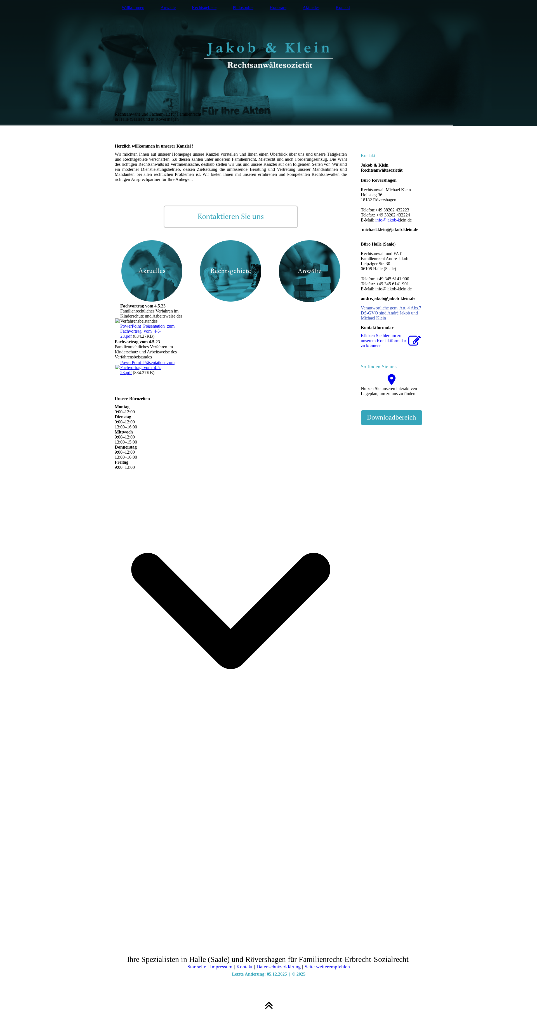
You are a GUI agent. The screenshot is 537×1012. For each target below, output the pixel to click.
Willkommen (133, 7)
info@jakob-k (387, 220)
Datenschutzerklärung (278, 966)
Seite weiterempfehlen (327, 966)
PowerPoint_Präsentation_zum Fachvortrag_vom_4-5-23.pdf (147, 331)
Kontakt (343, 7)
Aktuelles (311, 7)
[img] (268, 63)
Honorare (278, 7)
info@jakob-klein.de (393, 288)
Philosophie (243, 7)
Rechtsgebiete (204, 7)
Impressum (221, 966)
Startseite (196, 966)
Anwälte (168, 7)
